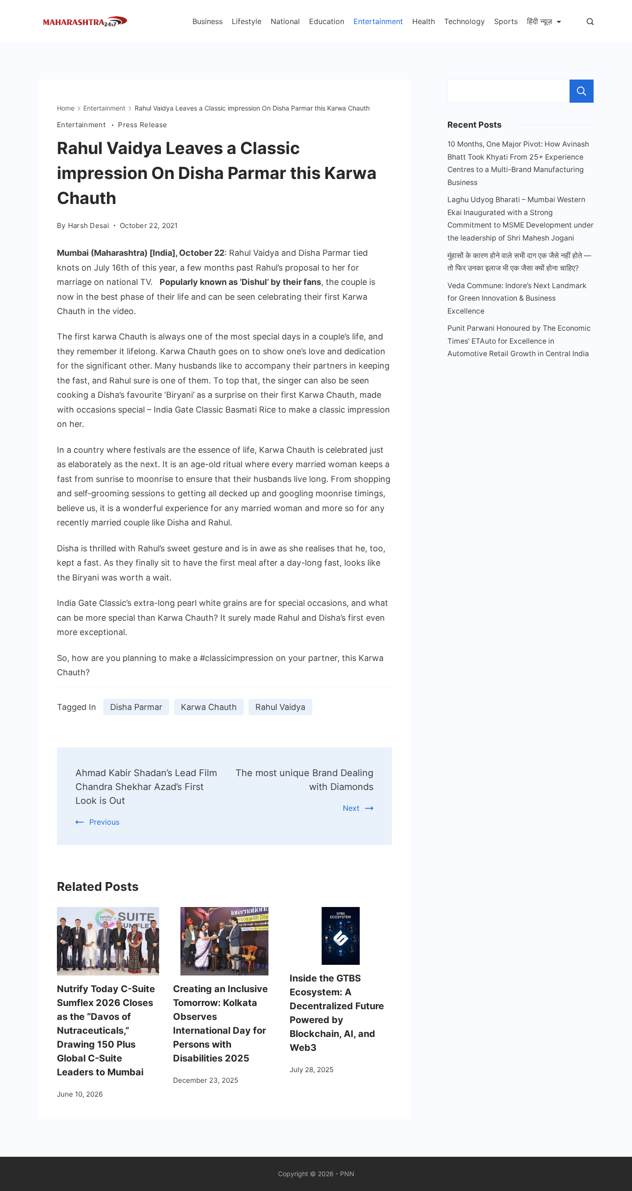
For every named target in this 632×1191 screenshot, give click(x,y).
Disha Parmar (136, 707)
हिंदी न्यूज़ (539, 21)
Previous (104, 822)
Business (207, 21)
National (285, 21)
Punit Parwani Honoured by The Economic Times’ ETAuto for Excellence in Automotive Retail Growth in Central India (519, 341)
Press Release (142, 124)
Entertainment (378, 21)
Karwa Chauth (209, 707)
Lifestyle (246, 21)
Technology (464, 21)
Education (326, 21)
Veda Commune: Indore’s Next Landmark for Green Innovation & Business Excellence (517, 298)
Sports (506, 21)
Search (582, 91)
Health (423, 21)
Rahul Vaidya (280, 707)
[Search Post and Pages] (590, 21)
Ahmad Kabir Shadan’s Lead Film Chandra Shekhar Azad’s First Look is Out (146, 786)
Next (351, 808)
